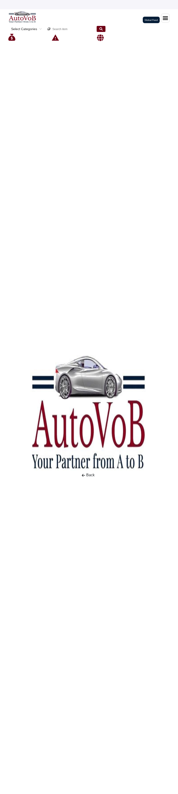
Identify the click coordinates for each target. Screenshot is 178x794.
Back (90, 475)
